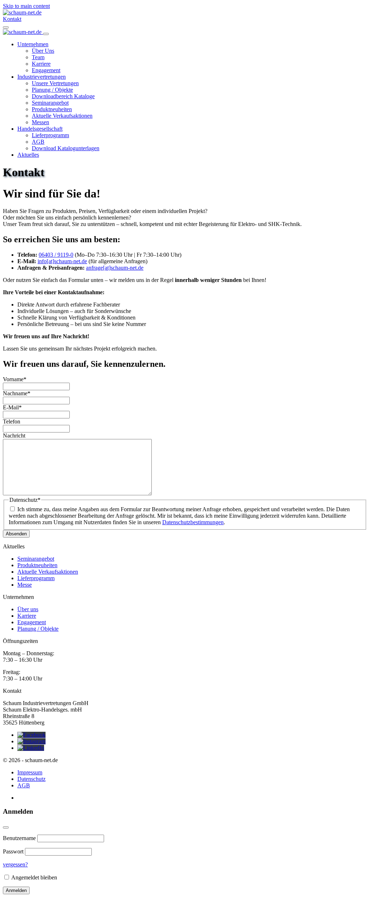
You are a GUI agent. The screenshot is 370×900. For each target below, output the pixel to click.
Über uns (27, 609)
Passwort (13, 851)
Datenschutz (31, 779)
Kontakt (12, 19)
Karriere (41, 64)
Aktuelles (28, 155)
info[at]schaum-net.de (62, 261)
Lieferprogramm (50, 135)
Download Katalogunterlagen (65, 148)
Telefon (11, 421)
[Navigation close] (46, 34)
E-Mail (12, 407)
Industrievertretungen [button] (41, 77)
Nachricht (14, 435)
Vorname (14, 379)
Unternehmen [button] (32, 44)
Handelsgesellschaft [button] (40, 129)
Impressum (29, 772)
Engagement (46, 70)
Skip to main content (26, 6)
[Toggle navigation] (6, 27)
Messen (40, 122)
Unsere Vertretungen (55, 83)
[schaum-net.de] (22, 12)
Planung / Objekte (52, 90)
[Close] (6, 827)
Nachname (16, 393)
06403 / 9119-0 (56, 255)
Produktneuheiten (52, 109)
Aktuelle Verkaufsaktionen (62, 116)
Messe (24, 585)
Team (38, 57)
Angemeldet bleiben (33, 877)
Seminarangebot (50, 103)
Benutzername (19, 838)
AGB (38, 142)
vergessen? (15, 864)
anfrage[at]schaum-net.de (114, 268)
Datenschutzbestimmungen (193, 522)
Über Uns (43, 51)
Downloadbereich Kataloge (63, 96)
